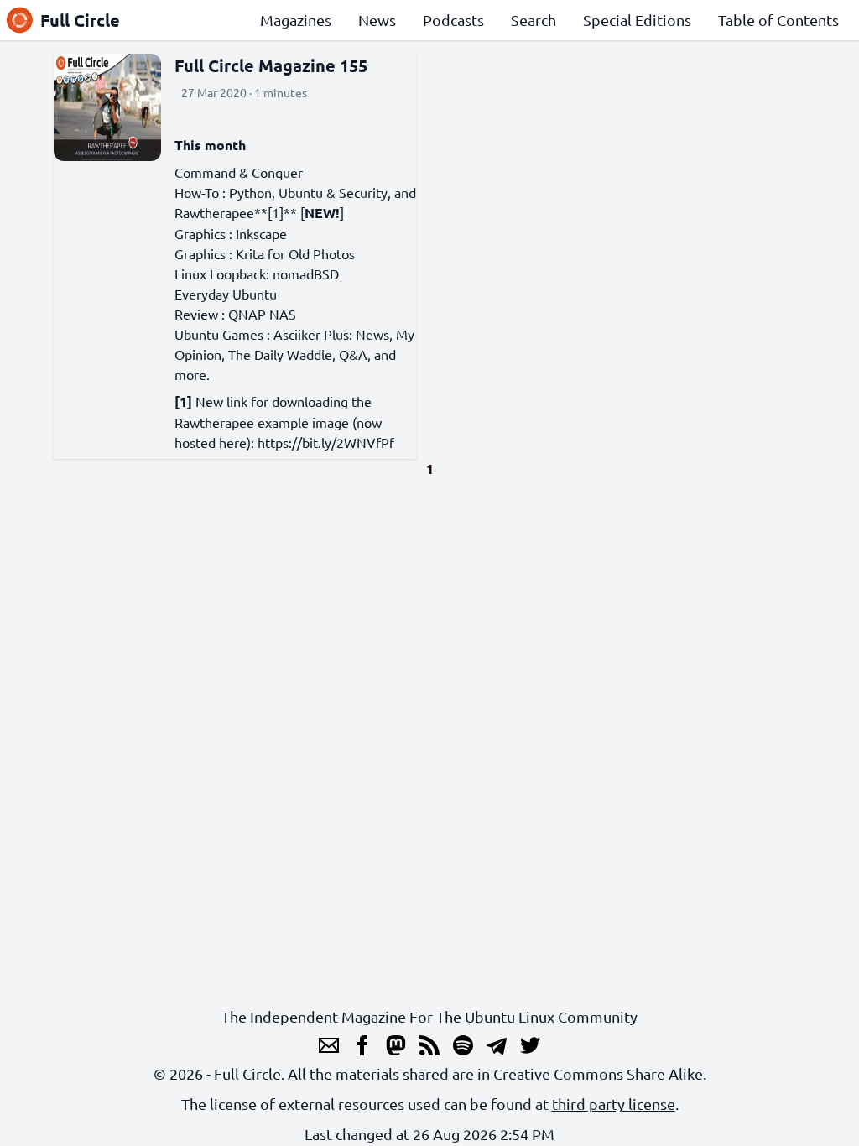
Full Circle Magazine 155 (270, 65)
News (377, 20)
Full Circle (80, 20)
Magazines (295, 20)
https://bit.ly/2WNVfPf (326, 442)
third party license (613, 1103)
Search (533, 20)
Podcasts (453, 20)
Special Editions (637, 20)
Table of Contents (778, 20)
